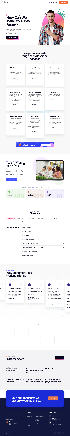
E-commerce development (28, 239)
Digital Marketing (29, 416)
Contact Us (33, 2)
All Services (28, 425)
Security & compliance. (35, 92)
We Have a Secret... (51, 369)
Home (12, 2)
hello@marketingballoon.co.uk (57, 419)
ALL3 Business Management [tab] (33, 221)
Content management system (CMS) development (33, 247)
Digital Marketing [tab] (31, 218)
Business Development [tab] (20, 221)
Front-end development (27, 235)
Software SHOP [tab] (44, 221)
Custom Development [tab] (41, 218)
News (27, 423)
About (37, 423)
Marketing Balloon (12, 431)
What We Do (17, 2)
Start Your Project (12, 37)
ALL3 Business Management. (35, 117)
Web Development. (15, 67)
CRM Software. (54, 92)
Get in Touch (53, 398)
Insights (27, 2)
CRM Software (38, 418)
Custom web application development (30, 243)
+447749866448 (55, 416)
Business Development (30, 419)
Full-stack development (27, 227)
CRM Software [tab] (10, 221)
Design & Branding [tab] (21, 218)
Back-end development (27, 231)
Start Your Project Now (46, 144)
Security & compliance (30, 418)
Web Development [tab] (11, 218)
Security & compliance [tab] (52, 218)
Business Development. (15, 116)
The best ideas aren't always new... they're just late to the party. (35, 370)
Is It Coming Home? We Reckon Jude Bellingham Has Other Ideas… (53, 381)
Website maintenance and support (29, 251)
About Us (23, 2)
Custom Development (39, 416)
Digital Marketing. (54, 67)
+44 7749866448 (54, 2)
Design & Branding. (35, 67)
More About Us (11, 179)
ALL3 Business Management (37, 420)
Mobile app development (27, 255)
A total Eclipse (10, 370)
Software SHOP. (54, 116)
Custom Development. (16, 92)
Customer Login (63, 2)
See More (14, 78)
